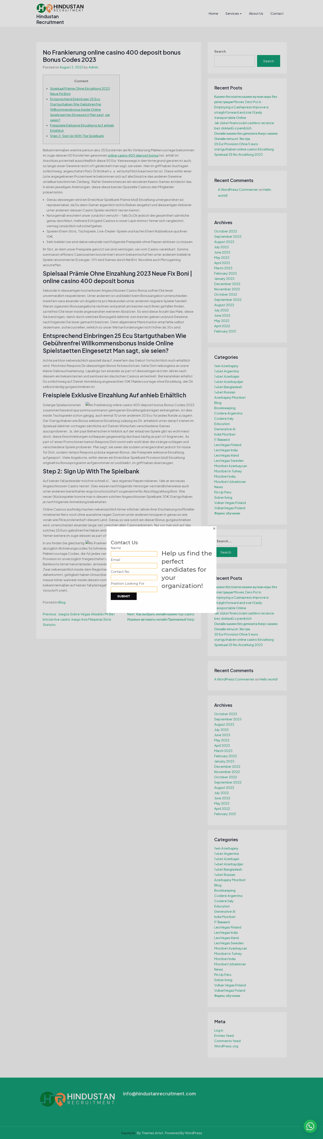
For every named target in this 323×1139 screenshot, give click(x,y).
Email (115, 559)
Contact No (120, 571)
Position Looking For (127, 583)
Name (116, 548)
